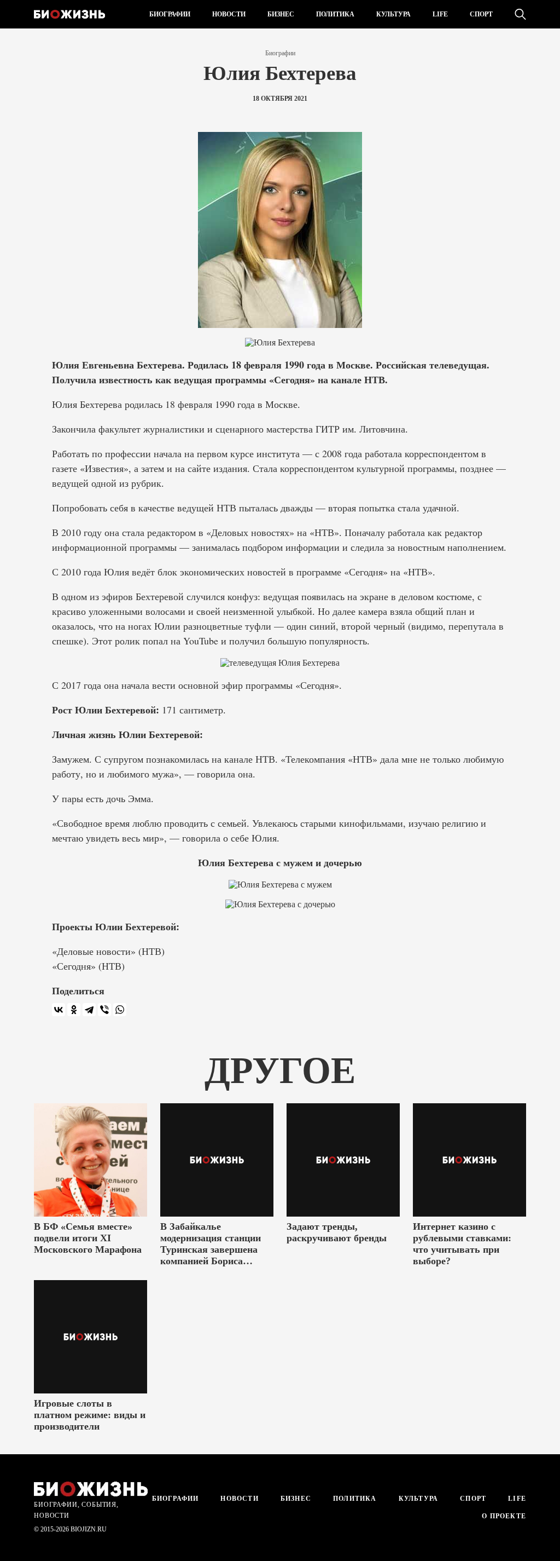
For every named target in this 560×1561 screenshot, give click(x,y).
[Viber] (104, 1009)
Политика (335, 14)
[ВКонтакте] (58, 1009)
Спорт (481, 14)
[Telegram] (89, 1009)
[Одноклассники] (73, 1009)
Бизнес (280, 14)
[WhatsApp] (119, 1009)
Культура (393, 14)
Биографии (169, 14)
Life (440, 14)
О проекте (503, 1516)
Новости (229, 14)
